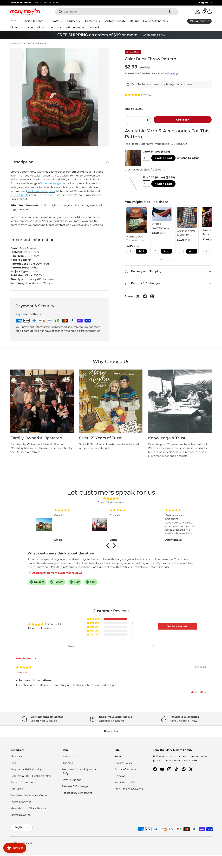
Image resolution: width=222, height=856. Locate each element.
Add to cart (182, 119)
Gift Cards (55, 27)
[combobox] (117, 11)
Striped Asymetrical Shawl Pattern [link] (161, 226)
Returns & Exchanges (76, 786)
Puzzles (72, 21)
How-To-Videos (71, 779)
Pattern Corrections (23, 782)
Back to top (111, 731)
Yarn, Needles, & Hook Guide (28, 795)
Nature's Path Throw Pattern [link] (135, 238)
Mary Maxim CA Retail (129, 788)
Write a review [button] (177, 626)
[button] (170, 11)
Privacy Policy (123, 763)
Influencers (72, 27)
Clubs (41, 27)
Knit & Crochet (34, 21)
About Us (16, 756)
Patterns (91, 21)
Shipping (67, 763)
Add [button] (141, 251)
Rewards (94, 27)
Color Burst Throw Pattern (33, 43)
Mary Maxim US (125, 782)
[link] (136, 220)
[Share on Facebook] (145, 296)
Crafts (55, 21)
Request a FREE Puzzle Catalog (30, 775)
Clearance (17, 27)
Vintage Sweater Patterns (122, 21)
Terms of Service (21, 801)
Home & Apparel (154, 21)
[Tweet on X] (137, 296)
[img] (111, 499)
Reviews (120, 775)
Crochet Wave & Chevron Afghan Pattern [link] (187, 233)
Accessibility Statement (77, 792)
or (188, 157)
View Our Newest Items (46, 2)
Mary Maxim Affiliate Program (29, 808)
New (30, 27)
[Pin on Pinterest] (152, 296)
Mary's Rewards (20, 814)
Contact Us (69, 756)
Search (119, 756)
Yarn (13, 21)
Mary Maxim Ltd (25, 843)
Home (13, 43)
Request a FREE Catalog (26, 769)
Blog (13, 763)
